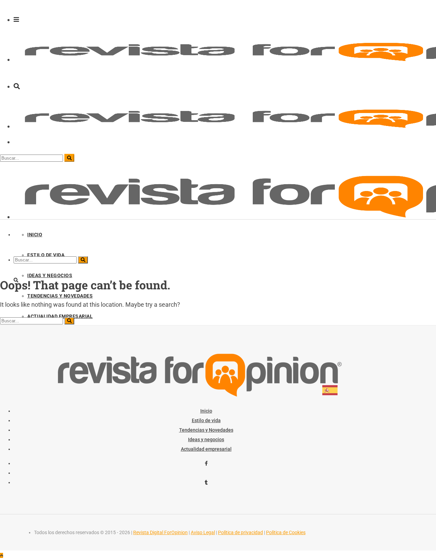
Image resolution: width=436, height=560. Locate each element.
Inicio (206, 411)
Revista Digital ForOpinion (160, 532)
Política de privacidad (240, 532)
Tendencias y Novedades (206, 430)
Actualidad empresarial (206, 449)
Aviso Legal (203, 532)
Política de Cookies (286, 532)
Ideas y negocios (206, 439)
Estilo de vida (206, 420)
